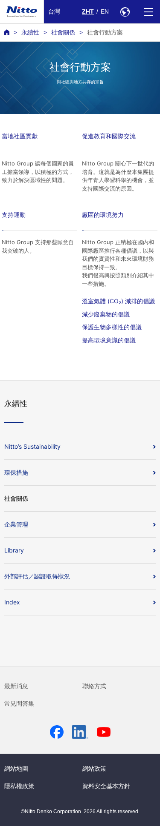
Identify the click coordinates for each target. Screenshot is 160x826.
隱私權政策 (19, 786)
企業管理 (16, 524)
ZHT (88, 11)
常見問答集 (19, 703)
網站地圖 (16, 768)
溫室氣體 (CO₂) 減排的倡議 (118, 301)
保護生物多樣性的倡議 (112, 326)
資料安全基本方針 (106, 786)
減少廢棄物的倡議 (106, 314)
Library (14, 550)
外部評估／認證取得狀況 (37, 576)
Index (12, 602)
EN (105, 11)
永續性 (30, 32)
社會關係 (63, 32)
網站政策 (94, 768)
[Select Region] (125, 11)
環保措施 (16, 472)
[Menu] (148, 11)
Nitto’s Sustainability (32, 446)
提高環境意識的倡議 (109, 340)
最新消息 (16, 686)
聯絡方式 (94, 686)
